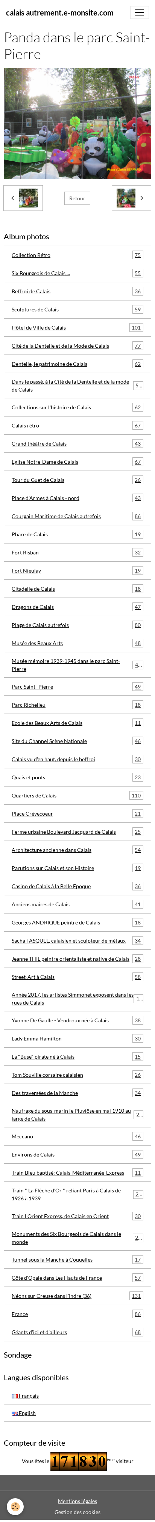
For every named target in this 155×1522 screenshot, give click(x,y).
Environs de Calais (76, 1154)
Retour (77, 198)
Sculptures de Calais (76, 309)
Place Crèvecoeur (76, 813)
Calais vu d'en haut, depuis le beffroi (76, 759)
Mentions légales (77, 1501)
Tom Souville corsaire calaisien (76, 1074)
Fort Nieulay (76, 570)
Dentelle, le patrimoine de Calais (76, 364)
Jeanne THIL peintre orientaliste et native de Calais (76, 958)
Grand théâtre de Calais (76, 443)
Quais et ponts (76, 777)
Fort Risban (76, 552)
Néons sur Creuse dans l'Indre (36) (76, 1296)
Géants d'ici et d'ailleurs (76, 1332)
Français (28, 1395)
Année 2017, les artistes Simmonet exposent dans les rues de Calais (77, 998)
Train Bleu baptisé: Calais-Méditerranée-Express (76, 1172)
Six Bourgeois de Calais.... (76, 273)
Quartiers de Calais (76, 795)
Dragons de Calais (76, 607)
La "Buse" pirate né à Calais (76, 1056)
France (76, 1314)
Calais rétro (76, 425)
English (27, 1413)
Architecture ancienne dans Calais (76, 850)
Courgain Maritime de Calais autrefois (76, 516)
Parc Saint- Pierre (76, 686)
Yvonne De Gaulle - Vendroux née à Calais (76, 1020)
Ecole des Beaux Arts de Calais (76, 723)
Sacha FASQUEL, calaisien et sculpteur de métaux (76, 940)
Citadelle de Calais (76, 588)
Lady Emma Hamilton (76, 1038)
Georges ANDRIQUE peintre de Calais (76, 922)
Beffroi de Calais (76, 291)
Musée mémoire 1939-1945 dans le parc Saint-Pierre (76, 665)
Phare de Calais (76, 534)
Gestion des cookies (77, 1512)
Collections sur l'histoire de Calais (76, 407)
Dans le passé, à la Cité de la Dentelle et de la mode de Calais (76, 385)
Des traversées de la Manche (76, 1093)
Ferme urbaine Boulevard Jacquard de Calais (76, 831)
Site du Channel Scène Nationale (76, 741)
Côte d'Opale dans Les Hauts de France (76, 1277)
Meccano (76, 1136)
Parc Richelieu (76, 704)
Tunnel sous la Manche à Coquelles (76, 1259)
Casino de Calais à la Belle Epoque (76, 886)
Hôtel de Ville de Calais (76, 327)
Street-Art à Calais (76, 977)
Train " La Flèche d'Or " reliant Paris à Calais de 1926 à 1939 (76, 1194)
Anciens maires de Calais (76, 904)
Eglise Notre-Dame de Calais (76, 461)
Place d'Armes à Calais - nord (76, 498)
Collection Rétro (76, 255)
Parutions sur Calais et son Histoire (76, 868)
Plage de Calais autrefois (76, 625)
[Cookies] (15, 1506)
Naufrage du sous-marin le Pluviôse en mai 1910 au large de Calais (77, 1114)
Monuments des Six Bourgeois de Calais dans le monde (76, 1238)
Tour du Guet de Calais (76, 480)
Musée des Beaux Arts (76, 643)
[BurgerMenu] (139, 12)
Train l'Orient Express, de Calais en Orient (76, 1216)
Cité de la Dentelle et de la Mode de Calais (76, 345)
